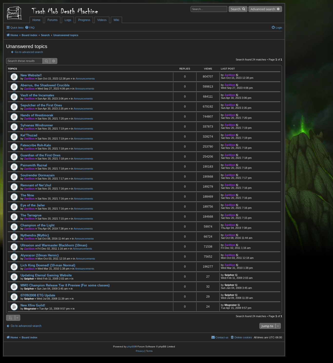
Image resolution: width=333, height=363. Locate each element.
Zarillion (29, 78)
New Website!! (31, 75)
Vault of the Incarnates (37, 95)
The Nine (27, 195)
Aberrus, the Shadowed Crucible (44, 85)
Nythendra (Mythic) (34, 235)
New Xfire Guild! (32, 305)
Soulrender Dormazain (37, 175)
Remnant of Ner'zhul (35, 185)
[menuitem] (30, 27)
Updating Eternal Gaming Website (46, 275)
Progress (84, 20)
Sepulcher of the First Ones (41, 105)
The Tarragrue (30, 215)
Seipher (29, 278)
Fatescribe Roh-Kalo (35, 145)
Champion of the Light (37, 225)
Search (236, 9)
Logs (68, 20)
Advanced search (263, 9)
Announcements (85, 78)
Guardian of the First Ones (40, 155)
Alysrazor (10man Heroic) (39, 255)
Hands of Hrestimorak (36, 115)
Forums (53, 20)
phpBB (131, 346)
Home (36, 20)
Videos (102, 20)
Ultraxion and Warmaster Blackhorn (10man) (53, 245)
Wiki (116, 20)
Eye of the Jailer (32, 205)
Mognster (30, 308)
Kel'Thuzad (28, 135)
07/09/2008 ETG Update (37, 295)
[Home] (16, 13)
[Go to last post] (237, 74)
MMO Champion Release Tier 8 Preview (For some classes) (64, 285)
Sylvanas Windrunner (36, 125)
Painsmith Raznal (33, 165)
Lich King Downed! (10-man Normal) (47, 265)
